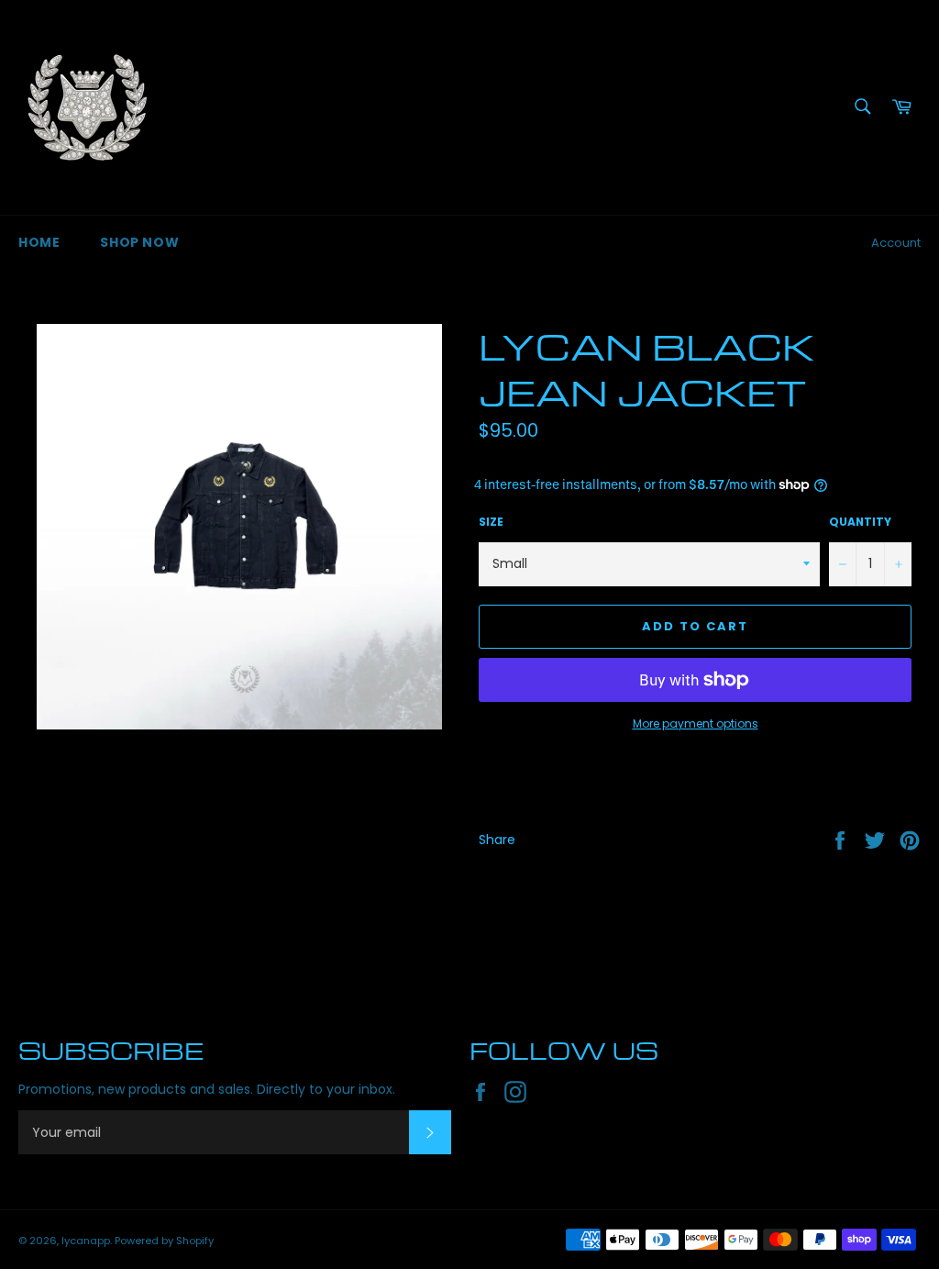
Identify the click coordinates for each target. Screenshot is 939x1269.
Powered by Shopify (164, 1240)
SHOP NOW (139, 242)
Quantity (860, 522)
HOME (39, 242)
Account (896, 242)
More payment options (695, 724)
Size (491, 522)
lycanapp (85, 1240)
